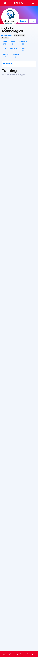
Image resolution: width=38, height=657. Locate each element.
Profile (9, 63)
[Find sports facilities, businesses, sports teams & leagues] (27, 654)
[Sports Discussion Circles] (10, 654)
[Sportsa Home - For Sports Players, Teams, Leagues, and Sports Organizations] (18, 3)
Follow (23, 21)
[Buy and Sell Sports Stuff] (22, 654)
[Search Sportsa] (5, 3)
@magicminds (6, 35)
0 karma (6, 37)
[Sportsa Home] (5, 654)
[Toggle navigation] (33, 3)
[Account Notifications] (33, 654)
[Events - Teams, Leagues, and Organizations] (16, 654)
